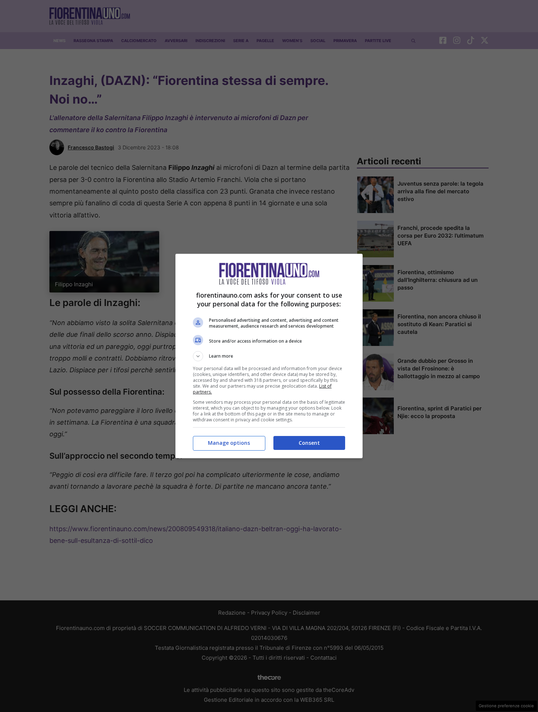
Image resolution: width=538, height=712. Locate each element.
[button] (269, 356)
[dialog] (269, 356)
